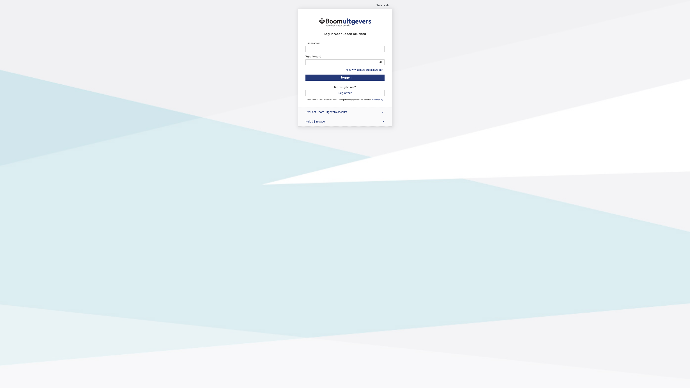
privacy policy (377, 100)
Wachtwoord (313, 56)
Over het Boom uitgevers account (326, 112)
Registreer (345, 93)
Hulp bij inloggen (315, 121)
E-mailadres (313, 43)
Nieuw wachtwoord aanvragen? (365, 69)
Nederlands (382, 5)
